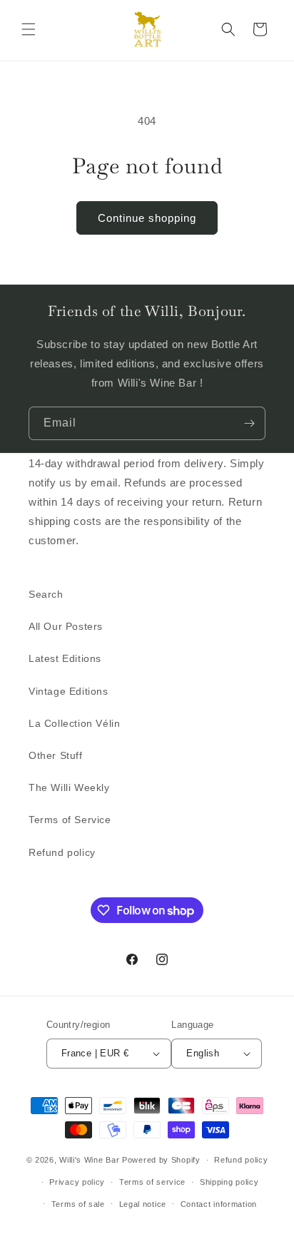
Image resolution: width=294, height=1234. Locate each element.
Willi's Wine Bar (89, 1160)
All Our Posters (66, 626)
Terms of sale (78, 1204)
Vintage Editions (68, 691)
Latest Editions (65, 658)
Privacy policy (77, 1182)
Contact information (219, 1204)
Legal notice (142, 1204)
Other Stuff (56, 755)
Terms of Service (70, 819)
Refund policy (62, 852)
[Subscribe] (249, 423)
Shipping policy (229, 1182)
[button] (28, 29)
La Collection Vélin (74, 723)
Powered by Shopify (161, 1160)
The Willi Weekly (69, 787)
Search (46, 594)
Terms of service (152, 1182)
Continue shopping (147, 218)
